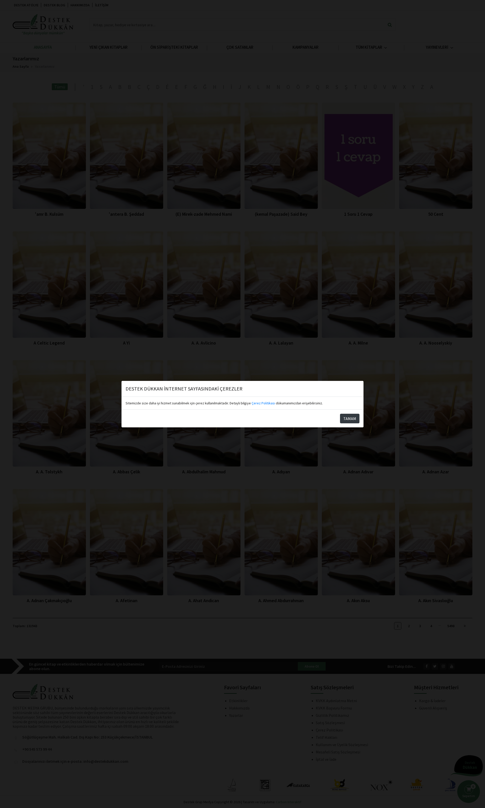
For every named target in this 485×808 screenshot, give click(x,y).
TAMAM (349, 418)
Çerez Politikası (263, 403)
